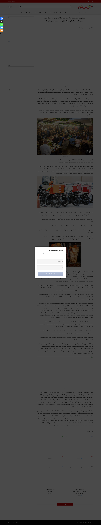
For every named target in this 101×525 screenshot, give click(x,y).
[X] (1, 21)
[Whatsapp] (1, 24)
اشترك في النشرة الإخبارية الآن (50, 273)
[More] (1, 30)
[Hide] (0, 33)
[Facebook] (1, 18)
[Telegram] (1, 27)
